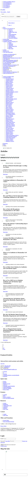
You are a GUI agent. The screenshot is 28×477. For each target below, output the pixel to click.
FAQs (9, 33)
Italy (8, 106)
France (9, 95)
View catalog (3, 11)
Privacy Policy (6, 389)
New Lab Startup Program (8, 398)
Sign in (2, 444)
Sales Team (5, 415)
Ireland (9, 103)
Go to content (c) (6, 6)
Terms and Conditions (12, 38)
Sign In (4, 381)
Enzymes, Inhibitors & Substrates (10, 64)
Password (5, 441)
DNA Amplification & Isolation (9, 61)
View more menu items (8, 52)
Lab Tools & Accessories (8, 66)
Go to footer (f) (6, 7)
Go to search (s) (6, 5)
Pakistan (9, 116)
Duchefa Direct (11, 35)
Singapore (10, 123)
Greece (9, 97)
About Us (5, 28)
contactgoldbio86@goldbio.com (10, 369)
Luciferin (5, 394)
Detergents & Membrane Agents (10, 60)
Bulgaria (9, 84)
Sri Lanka (10, 128)
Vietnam (9, 140)
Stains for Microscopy (7, 73)
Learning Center (6, 41)
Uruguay (9, 138)
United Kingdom (11, 136)
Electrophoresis (6, 63)
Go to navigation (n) (7, 4)
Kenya (9, 108)
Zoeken (18, 16)
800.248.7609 (7, 365)
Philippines (10, 118)
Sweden (9, 129)
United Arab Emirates (12, 135)
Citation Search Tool (12, 46)
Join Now (3, 363)
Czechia (9, 89)
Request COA (6, 50)
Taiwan (9, 131)
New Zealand (10, 114)
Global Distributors (12, 34)
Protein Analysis (6, 70)
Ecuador (9, 93)
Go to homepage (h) (7, 2)
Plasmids (5, 69)
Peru (8, 117)
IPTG (4, 27)
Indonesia (10, 102)
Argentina (10, 78)
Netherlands (10, 113)
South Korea (10, 126)
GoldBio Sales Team (12, 32)
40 (3, 348)
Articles (10, 42)
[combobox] (10, 16)
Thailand (9, 133)
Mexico (9, 111)
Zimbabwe (10, 141)
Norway (9, 115)
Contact (4, 414)
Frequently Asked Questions (9, 386)
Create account (4, 446)
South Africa (10, 124)
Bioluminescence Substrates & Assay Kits (12, 57)
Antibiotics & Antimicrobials (9, 54)
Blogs (4, 144)
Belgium (9, 82)
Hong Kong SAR (11, 98)
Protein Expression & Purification (10, 72)
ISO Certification (11, 36)
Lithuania (9, 109)
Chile (9, 87)
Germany (9, 96)
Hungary (9, 100)
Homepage (5, 143)
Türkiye (9, 134)
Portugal (9, 121)
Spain (9, 127)
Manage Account (6, 383)
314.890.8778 (6, 367)
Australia (9, 80)
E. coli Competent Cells (8, 62)
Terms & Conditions (7, 388)
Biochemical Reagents (8, 55)
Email (2, 438)
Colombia (10, 88)
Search (2, 16)
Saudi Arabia (10, 122)
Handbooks (10, 43)
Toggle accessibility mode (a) (9, 1)
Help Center (10, 48)
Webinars (10, 47)
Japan (9, 107)
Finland (9, 94)
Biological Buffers (7, 56)
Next (4, 349)
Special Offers (6, 39)
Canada (9, 86)
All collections (10, 28)
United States (10, 137)
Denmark (9, 90)
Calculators (10, 45)
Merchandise (6, 67)
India (9, 101)
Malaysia (9, 110)
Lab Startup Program (7, 40)
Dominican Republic (12, 91)
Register (5, 382)
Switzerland (10, 130)
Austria (9, 81)
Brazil (9, 83)
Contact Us (10, 30)
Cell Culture (5, 59)
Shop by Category (7, 397)
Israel (9, 104)
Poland (9, 120)
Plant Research (6, 68)
